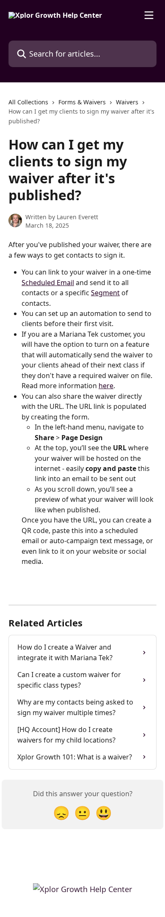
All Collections (28, 102)
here (106, 385)
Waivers (127, 102)
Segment (105, 292)
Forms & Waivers (82, 102)
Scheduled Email (48, 282)
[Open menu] (149, 15)
